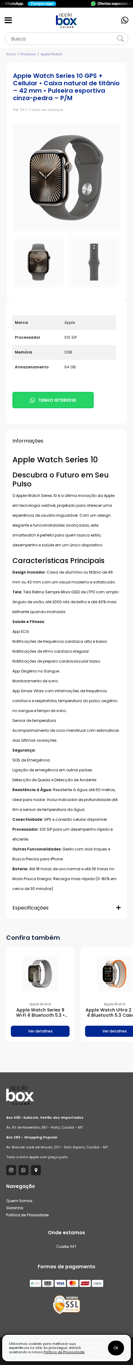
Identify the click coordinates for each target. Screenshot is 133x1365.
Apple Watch (51, 54)
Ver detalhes (40, 1031)
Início (11, 54)
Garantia (14, 1207)
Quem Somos (19, 1200)
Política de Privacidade (27, 1215)
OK (116, 1347)
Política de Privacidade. (64, 1352)
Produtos (28, 54)
